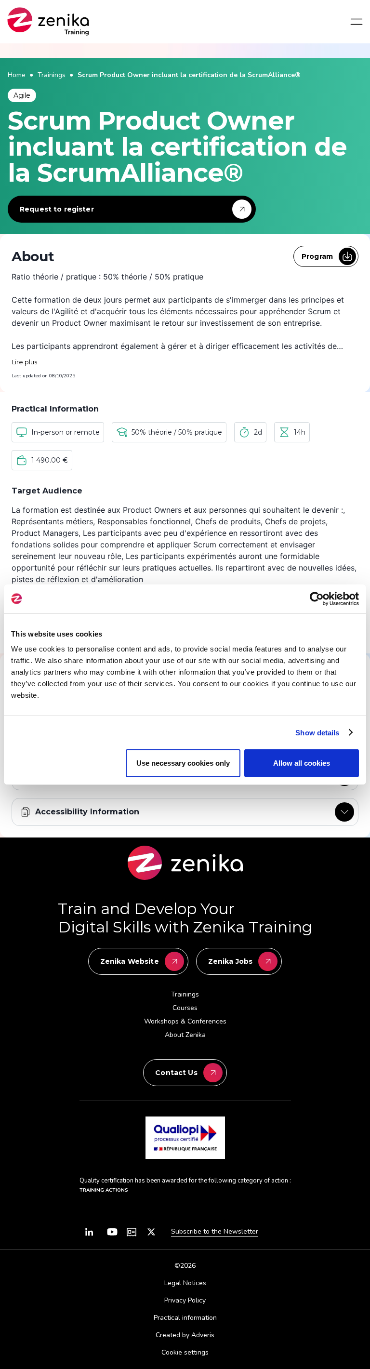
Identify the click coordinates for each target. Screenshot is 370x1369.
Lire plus (24, 362)
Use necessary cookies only (183, 763)
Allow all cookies (301, 763)
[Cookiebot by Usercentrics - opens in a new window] (317, 598)
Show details (317, 732)
